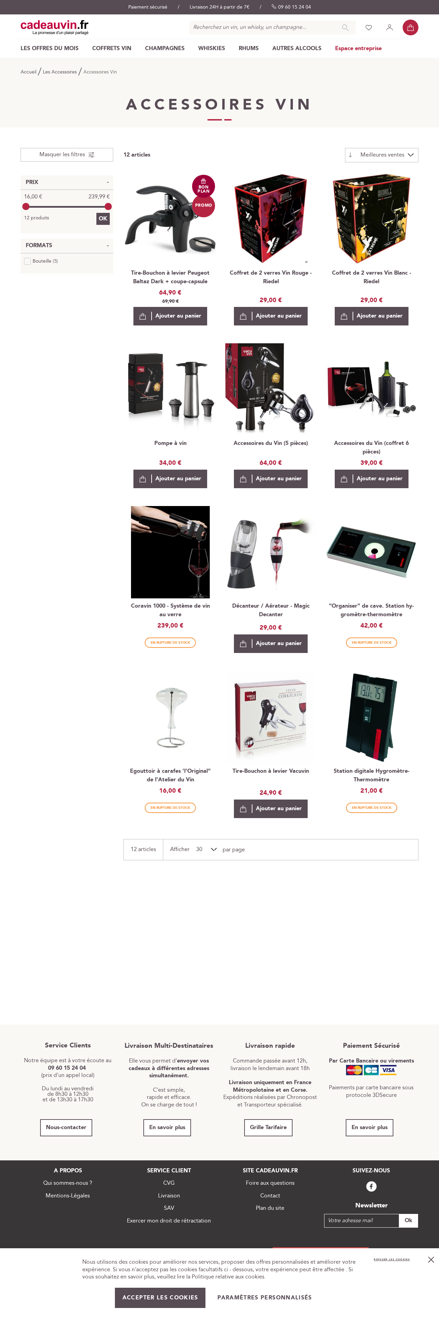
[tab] (67, 155)
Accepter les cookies (160, 1298)
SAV (169, 1208)
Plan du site (270, 1208)
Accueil (29, 72)
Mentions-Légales (68, 1196)
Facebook (371, 1187)
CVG (169, 1183)
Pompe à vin (170, 443)
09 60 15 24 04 (294, 7)
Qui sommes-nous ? (67, 1183)
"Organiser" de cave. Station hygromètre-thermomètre (371, 610)
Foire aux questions (270, 1183)
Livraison (169, 1196)
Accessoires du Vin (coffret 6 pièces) (371, 447)
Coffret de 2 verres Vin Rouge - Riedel (271, 277)
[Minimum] (25, 206)
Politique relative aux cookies (228, 1277)
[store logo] (55, 27)
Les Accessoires (60, 72)
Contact (270, 1196)
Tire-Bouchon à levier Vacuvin (271, 771)
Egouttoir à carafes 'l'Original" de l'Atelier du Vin (170, 775)
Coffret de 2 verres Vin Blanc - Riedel (371, 277)
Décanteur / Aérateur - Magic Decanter (271, 610)
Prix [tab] (32, 182)
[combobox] (272, 27)
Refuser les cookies (392, 1260)
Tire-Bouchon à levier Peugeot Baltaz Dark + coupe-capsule (170, 277)
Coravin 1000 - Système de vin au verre (170, 610)
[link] (49, 48)
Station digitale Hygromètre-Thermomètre (372, 775)
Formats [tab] (39, 245)
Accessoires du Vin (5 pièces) (271, 443)
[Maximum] (108, 206)
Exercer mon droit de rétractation (169, 1221)
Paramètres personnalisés (264, 1298)
